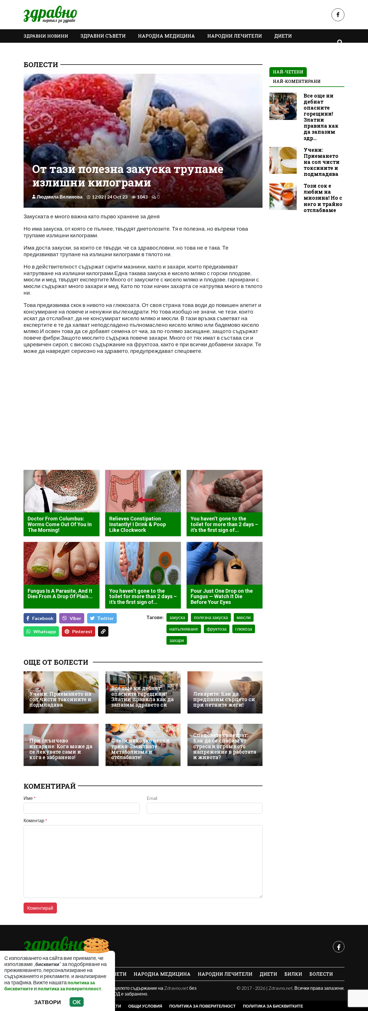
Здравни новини (46, 36)
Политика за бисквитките (273, 1006)
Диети (283, 36)
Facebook (42, 618)
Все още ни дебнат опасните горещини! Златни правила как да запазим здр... (321, 116)
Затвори (47, 1002)
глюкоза (243, 628)
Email (152, 798)
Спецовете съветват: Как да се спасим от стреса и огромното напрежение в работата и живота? (224, 746)
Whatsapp (44, 631)
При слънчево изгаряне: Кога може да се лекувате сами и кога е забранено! (60, 749)
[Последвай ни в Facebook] (337, 14)
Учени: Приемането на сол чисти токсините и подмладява (60, 699)
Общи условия (145, 1006)
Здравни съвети (103, 36)
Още (35, 49)
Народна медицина (166, 36)
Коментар (35, 820)
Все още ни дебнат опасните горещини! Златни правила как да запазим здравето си (142, 696)
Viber (75, 618)
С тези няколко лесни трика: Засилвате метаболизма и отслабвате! (140, 749)
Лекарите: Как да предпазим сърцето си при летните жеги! (224, 699)
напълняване (183, 628)
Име (30, 798)
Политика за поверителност (202, 1006)
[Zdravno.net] (55, 946)
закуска (177, 617)
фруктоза (217, 628)
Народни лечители (234, 36)
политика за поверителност (69, 988)
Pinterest (82, 631)
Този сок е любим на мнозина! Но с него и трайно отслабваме (323, 197)
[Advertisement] (82, 425)
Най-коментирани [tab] (297, 81)
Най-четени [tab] (288, 72)
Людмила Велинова (60, 196)
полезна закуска (211, 617)
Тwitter (105, 618)
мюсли (244, 617)
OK (76, 1002)
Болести (41, 64)
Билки (293, 974)
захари (176, 640)
